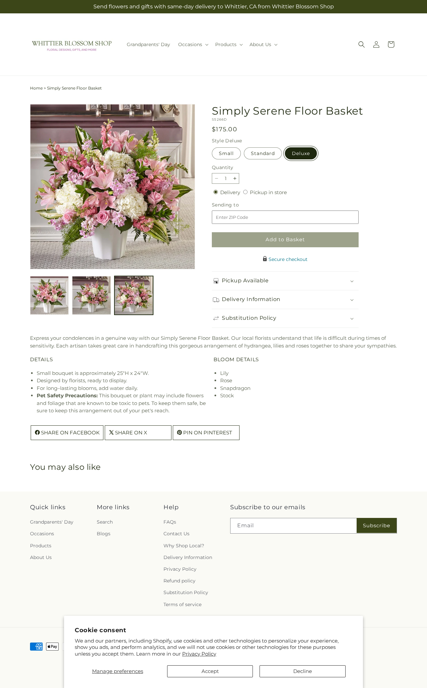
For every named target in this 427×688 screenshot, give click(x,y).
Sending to (235, 205)
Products (40, 546)
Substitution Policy (185, 593)
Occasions (42, 534)
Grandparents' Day (51, 522)
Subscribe (376, 525)
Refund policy (179, 581)
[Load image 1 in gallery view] (49, 295)
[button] (192, 44)
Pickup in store (268, 192)
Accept (210, 671)
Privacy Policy (199, 654)
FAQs (169, 522)
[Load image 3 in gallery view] (133, 295)
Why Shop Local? (183, 546)
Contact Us (176, 534)
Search (105, 522)
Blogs (103, 534)
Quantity (222, 167)
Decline (302, 671)
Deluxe (301, 153)
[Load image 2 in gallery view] (91, 295)
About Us (41, 557)
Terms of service (182, 604)
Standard (263, 153)
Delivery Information (187, 557)
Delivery (231, 192)
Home (36, 88)
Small (226, 153)
